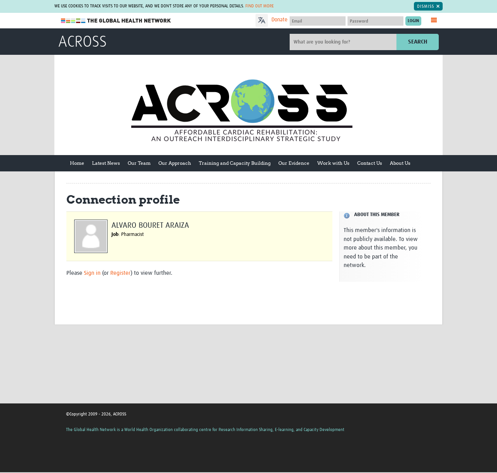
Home (77, 163)
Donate (279, 20)
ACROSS (82, 42)
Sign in (92, 273)
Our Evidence (293, 163)
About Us (400, 163)
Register (120, 273)
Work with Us (333, 163)
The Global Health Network (116, 20)
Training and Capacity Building (235, 163)
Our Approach (174, 163)
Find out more (259, 6)
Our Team (139, 163)
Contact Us (369, 163)
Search (417, 42)
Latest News (106, 163)
